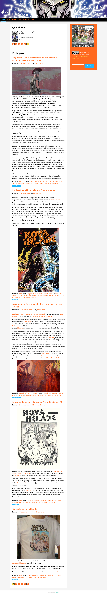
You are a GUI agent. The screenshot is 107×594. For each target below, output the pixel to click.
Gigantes (15, 295)
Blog (20, 293)
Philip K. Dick (45, 354)
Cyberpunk (45, 293)
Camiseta (31, 575)
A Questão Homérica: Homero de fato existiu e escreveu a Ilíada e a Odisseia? (34, 59)
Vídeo (54, 395)
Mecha (45, 295)
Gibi (60, 293)
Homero (20, 183)
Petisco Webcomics (31, 577)
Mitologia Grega (53, 295)
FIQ (21, 502)
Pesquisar (89, 66)
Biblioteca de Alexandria (41, 181)
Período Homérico (52, 183)
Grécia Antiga (54, 181)
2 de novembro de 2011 (26, 405)
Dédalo (52, 293)
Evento (36, 575)
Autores (14, 19)
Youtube (59, 395)
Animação (54, 393)
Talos (34, 297)
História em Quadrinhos (30, 502)
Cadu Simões (39, 63)
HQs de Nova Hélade (52, 358)
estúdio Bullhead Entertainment (43, 316)
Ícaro (30, 295)
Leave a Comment (17, 186)
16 (24, 44)
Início (3, 19)
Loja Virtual (20, 577)
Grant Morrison (41, 356)
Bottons (30, 500)
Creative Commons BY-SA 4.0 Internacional (81, 58)
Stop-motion (35, 395)
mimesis (51, 338)
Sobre (8, 19)
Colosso (39, 293)
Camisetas (37, 500)
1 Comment (15, 299)
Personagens (23, 19)
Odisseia (30, 183)
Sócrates (20, 328)
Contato (31, 19)
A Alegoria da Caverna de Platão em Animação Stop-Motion (37, 305)
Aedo (31, 181)
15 (22, 44)
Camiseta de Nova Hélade (24, 509)
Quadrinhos (20, 395)
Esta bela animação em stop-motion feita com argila (28, 314)
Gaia (56, 293)
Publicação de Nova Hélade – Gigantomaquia (33, 190)
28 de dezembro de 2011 (27, 310)
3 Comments (15, 504)
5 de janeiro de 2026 (25, 63)
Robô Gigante (27, 297)
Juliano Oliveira (55, 200)
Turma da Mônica (45, 395)
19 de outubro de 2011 (26, 512)
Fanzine (50, 500)
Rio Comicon (42, 577)
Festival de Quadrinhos (47, 575)
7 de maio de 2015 (25, 193)
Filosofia (24, 393)
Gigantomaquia (24, 295)
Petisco (16, 475)
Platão (14, 326)
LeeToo (57, 592)
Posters (52, 502)
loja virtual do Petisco (53, 572)
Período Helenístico (39, 183)
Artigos (21, 181)
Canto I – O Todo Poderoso (26, 483)
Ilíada (25, 183)
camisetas (28, 490)
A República (27, 322)
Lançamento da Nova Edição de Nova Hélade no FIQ (37, 402)
